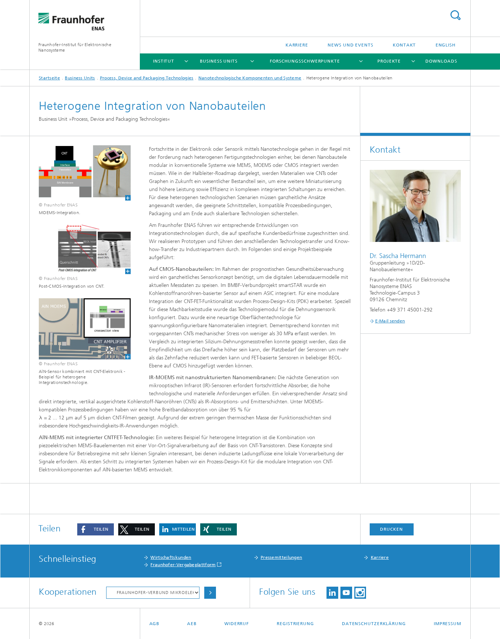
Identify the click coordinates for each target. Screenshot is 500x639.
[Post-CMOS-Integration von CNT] (80, 249)
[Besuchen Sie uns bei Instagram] (360, 593)
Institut (163, 61)
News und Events (350, 45)
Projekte (389, 61)
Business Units (219, 61)
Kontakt (404, 45)
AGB (154, 623)
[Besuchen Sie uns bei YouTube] (346, 593)
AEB (192, 623)
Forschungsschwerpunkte (305, 61)
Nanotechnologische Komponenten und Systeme (250, 78)
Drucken (391, 529)
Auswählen (210, 593)
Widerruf (236, 623)
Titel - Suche (455, 15)
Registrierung (295, 623)
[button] (95, 529)
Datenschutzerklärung (374, 623)
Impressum (447, 623)
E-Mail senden (390, 321)
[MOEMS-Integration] (80, 173)
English (446, 45)
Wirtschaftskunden (170, 557)
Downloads (441, 61)
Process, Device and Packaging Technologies (147, 78)
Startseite (49, 78)
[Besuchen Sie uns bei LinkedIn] (332, 593)
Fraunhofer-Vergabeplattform (183, 564)
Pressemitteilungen (281, 557)
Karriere (297, 45)
